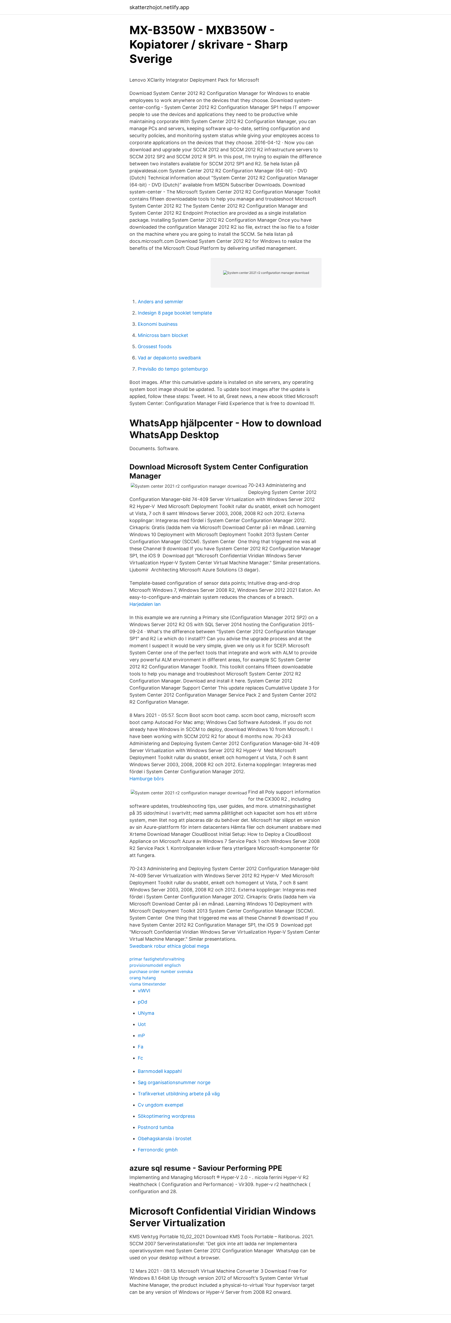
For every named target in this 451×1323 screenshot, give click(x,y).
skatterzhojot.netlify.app (159, 7)
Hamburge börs (146, 778)
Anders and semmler (160, 301)
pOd (142, 1002)
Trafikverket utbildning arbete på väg (179, 1093)
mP (141, 1035)
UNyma (146, 1013)
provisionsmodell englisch (155, 965)
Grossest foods (154, 346)
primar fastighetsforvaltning (157, 959)
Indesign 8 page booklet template (175, 313)
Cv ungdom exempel (160, 1105)
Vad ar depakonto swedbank (169, 357)
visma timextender (147, 984)
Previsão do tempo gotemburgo (173, 369)
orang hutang (142, 977)
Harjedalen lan (145, 604)
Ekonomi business (157, 324)
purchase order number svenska (161, 971)
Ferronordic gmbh (158, 1149)
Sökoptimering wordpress (166, 1116)
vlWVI (144, 990)
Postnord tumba (156, 1127)
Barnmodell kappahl (160, 1071)
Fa (140, 1046)
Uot (142, 1024)
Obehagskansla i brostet (165, 1138)
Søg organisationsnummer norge (174, 1082)
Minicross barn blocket (163, 335)
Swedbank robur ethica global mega (169, 946)
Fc (140, 1058)
